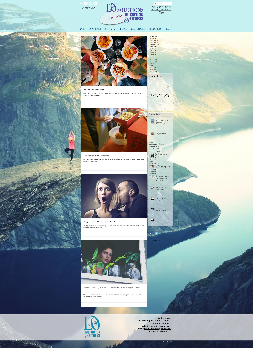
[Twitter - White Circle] (86, 3)
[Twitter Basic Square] (156, 233)
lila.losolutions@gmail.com (157, 328)
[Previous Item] (152, 86)
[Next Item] (168, 86)
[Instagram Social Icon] (153, 233)
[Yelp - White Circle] (95, 3)
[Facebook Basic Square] (150, 233)
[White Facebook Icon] (81, 3)
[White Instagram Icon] (90, 3)
